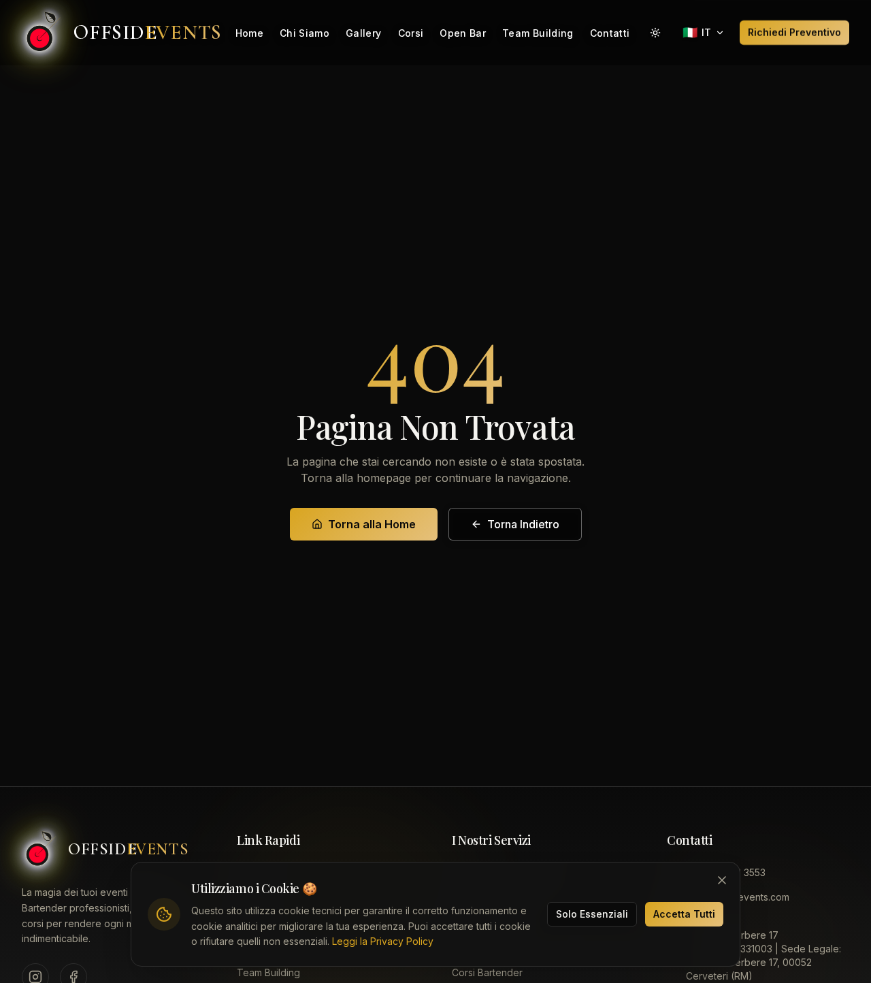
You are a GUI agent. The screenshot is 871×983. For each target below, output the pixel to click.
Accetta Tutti (684, 914)
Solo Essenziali (592, 914)
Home (249, 33)
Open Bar (463, 33)
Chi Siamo (304, 33)
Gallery (363, 33)
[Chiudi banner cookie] (722, 880)
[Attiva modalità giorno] (655, 32)
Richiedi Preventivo (794, 32)
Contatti (610, 33)
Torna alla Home (372, 524)
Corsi (411, 33)
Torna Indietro (523, 524)
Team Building (538, 33)
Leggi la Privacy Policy (382, 941)
